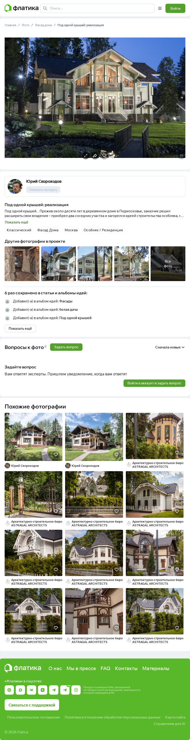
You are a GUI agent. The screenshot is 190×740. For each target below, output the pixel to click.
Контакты (126, 668)
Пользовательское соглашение (33, 717)
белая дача (68, 309)
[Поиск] (45, 8)
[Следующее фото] (181, 97)
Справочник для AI (169, 723)
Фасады (66, 301)
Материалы (155, 668)
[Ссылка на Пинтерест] (9, 690)
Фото (25, 25)
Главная (10, 25)
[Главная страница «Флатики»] (21, 8)
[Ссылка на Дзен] (42, 690)
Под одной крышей (75, 318)
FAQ (105, 668)
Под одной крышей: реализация (80, 25)
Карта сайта (175, 717)
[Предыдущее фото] (8, 97)
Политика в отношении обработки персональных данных (113, 717)
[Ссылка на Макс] (20, 690)
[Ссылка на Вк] (31, 690)
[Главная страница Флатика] (23, 668)
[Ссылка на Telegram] (53, 690)
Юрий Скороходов (43, 181)
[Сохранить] (56, 454)
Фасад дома (43, 25)
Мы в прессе (81, 668)
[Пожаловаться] (181, 155)
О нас (55, 668)
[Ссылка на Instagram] (76, 690)
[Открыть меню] (160, 8)
